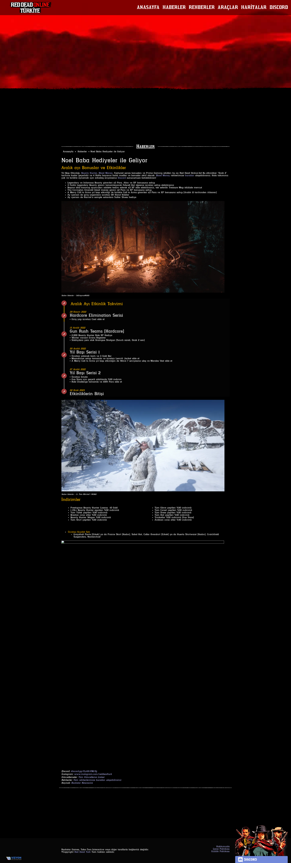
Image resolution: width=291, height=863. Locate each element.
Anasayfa (68, 151)
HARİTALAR (253, 7)
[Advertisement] (145, 119)
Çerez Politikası (221, 849)
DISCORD (278, 7)
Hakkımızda (223, 846)
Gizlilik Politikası (220, 851)
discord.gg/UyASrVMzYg (84, 771)
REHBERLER (202, 7)
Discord (122, 178)
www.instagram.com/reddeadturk (93, 774)
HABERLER (174, 7)
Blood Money (106, 173)
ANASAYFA (148, 7)
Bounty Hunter (89, 173)
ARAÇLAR (228, 7)
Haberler (145, 147)
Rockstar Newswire (82, 783)
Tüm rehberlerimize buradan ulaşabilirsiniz (97, 780)
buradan (189, 175)
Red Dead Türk (82, 852)
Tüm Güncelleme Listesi (91, 777)
